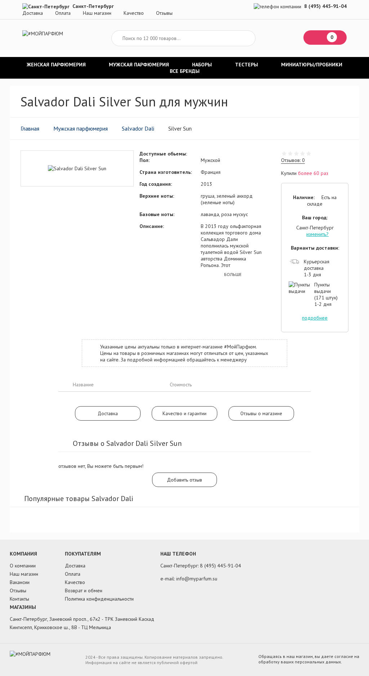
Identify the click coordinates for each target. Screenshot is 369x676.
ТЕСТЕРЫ (246, 64)
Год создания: (155, 184)
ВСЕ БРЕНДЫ (185, 71)
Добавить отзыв (184, 480)
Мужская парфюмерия (80, 128)
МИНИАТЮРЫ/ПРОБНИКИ (311, 64)
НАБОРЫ (202, 64)
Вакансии (20, 582)
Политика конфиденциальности (99, 599)
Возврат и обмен (83, 590)
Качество (134, 13)
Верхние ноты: (156, 196)
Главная (30, 128)
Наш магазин (97, 13)
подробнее (315, 318)
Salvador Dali (139, 128)
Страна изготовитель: (165, 172)
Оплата (63, 13)
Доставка (32, 13)
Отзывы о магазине (261, 413)
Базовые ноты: (156, 214)
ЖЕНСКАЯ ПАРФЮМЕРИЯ (56, 64)
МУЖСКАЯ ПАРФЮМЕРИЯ (139, 64)
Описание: (151, 226)
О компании (23, 565)
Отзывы (164, 13)
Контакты (19, 599)
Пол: (144, 160)
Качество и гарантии (184, 413)
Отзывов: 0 (293, 160)
